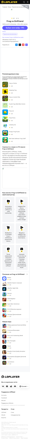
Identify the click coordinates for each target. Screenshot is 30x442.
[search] (24, 2)
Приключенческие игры (19, 7)
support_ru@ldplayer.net (13, 434)
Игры (9, 7)
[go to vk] (3, 386)
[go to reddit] (11, 386)
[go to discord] (15, 386)
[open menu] (28, 2)
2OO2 (4, 31)
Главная (4, 7)
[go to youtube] (7, 386)
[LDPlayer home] (9, 2)
